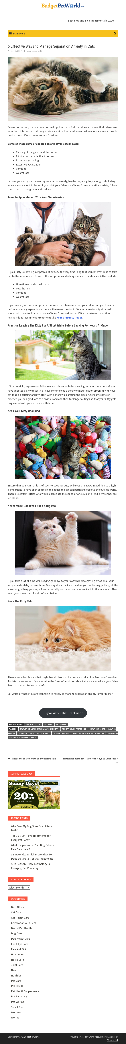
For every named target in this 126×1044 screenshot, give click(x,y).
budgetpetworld (34, 51)
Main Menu (19, 33)
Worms (15, 1017)
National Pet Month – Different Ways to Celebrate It (90, 758)
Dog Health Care (20, 938)
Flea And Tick (18, 949)
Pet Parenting (19, 996)
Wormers (16, 1012)
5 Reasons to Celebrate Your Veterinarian (34, 758)
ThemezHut (112, 1040)
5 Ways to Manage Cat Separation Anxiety (39, 729)
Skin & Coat (17, 1007)
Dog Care (16, 933)
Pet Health (61, 724)
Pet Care (48, 724)
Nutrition (16, 975)
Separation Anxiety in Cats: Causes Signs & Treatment (78, 733)
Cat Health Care (33, 724)
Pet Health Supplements (25, 991)
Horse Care (17, 959)
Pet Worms (17, 1002)
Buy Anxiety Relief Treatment (63, 713)
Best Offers (17, 907)
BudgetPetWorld (31, 1036)
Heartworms (18, 954)
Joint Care (17, 965)
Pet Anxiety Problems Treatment (34, 733)
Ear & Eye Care (19, 944)
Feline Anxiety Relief (69, 317)
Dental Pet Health (21, 928)
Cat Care (16, 912)
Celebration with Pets (23, 923)
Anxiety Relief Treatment (74, 729)
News (14, 970)
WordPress (94, 1036)
